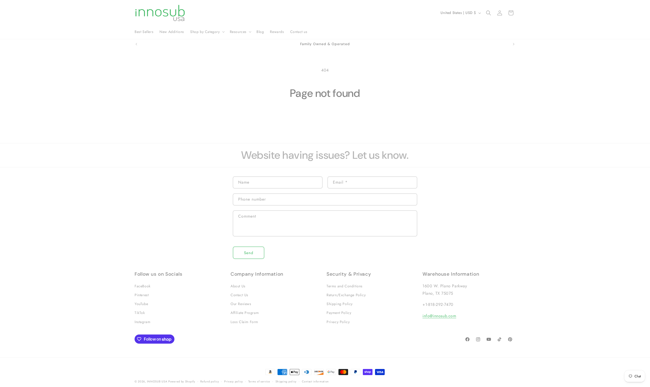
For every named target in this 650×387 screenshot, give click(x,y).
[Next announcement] (513, 44)
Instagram (142, 321)
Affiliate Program (245, 312)
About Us (238, 286)
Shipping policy (286, 381)
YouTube (141, 303)
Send (248, 253)
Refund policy (209, 381)
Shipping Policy (340, 303)
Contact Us (239, 294)
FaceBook (143, 286)
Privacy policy (233, 381)
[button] (207, 31)
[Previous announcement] (136, 44)
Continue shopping (325, 119)
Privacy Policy (338, 321)
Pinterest (142, 294)
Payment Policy (339, 312)
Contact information (315, 381)
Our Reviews (241, 303)
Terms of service (259, 381)
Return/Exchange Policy (346, 294)
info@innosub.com (439, 316)
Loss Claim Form (244, 321)
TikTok (140, 312)
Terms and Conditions (345, 286)
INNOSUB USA (157, 381)
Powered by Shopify (181, 381)
